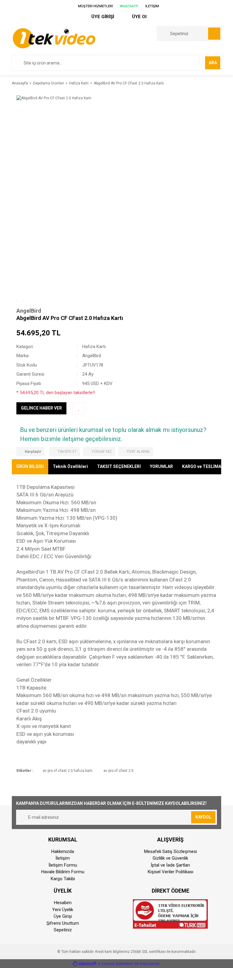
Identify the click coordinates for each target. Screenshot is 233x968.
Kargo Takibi (63, 878)
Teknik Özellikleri (70, 466)
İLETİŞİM (151, 6)
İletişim (63, 858)
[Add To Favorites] (79, 408)
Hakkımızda (62, 851)
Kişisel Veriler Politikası (170, 871)
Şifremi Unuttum (62, 923)
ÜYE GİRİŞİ (102, 16)
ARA (213, 62)
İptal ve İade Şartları (170, 865)
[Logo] (53, 38)
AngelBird (28, 311)
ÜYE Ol (139, 16)
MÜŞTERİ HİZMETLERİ (95, 6)
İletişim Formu (63, 865)
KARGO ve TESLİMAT (203, 466)
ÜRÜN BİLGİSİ (30, 466)
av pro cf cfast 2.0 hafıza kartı (68, 771)
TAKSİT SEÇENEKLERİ (119, 466)
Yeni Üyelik (62, 909)
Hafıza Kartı (94, 346)
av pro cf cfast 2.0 (118, 771)
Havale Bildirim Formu (62, 871)
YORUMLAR (161, 466)
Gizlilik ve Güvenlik (170, 858)
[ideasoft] (85, 963)
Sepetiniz (63, 930)
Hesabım (63, 902)
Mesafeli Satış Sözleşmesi (170, 851)
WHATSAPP (128, 6)
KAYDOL (203, 817)
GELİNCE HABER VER (41, 408)
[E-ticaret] (115, 963)
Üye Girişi (63, 916)
